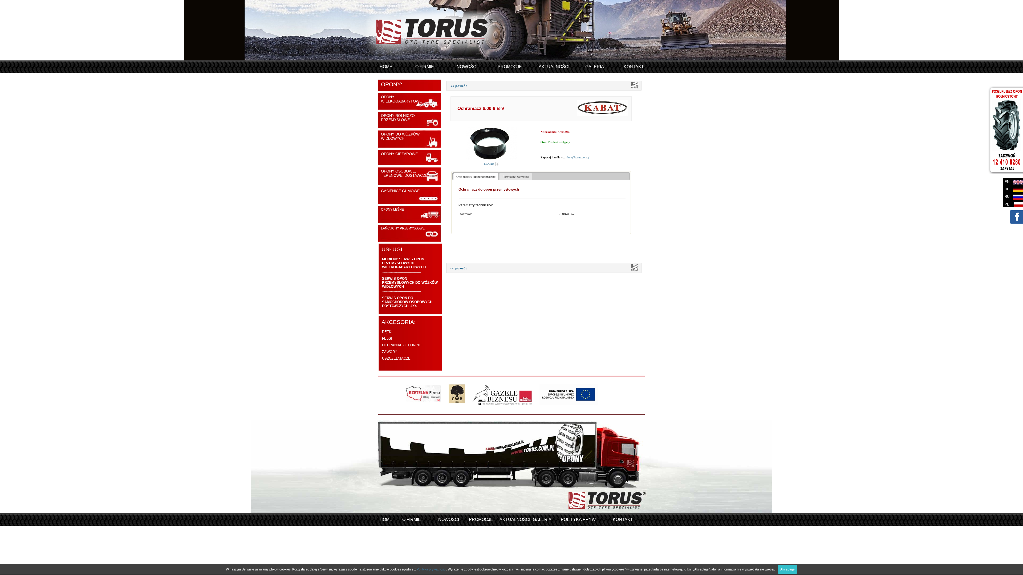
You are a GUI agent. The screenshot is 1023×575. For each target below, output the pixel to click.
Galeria (594, 66)
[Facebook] (1016, 220)
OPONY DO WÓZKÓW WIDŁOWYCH (400, 136)
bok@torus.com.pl (578, 157)
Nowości (467, 66)
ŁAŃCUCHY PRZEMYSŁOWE (403, 228)
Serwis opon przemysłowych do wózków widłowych (410, 283)
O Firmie (424, 66)
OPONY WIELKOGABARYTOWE (401, 99)
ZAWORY (389, 352)
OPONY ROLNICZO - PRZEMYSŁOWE (399, 117)
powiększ (489, 163)
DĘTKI (387, 332)
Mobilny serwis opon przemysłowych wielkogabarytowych (404, 263)
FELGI (387, 338)
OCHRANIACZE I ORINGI (402, 345)
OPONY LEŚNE (392, 209)
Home (386, 66)
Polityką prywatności (431, 569)
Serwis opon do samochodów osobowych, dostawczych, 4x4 (407, 302)
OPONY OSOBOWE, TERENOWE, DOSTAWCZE (404, 173)
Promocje (510, 66)
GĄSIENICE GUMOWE (400, 191)
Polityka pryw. (578, 519)
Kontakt (634, 66)
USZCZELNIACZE (396, 358)
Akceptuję (787, 569)
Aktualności (554, 66)
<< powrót (458, 86)
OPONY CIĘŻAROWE (399, 154)
